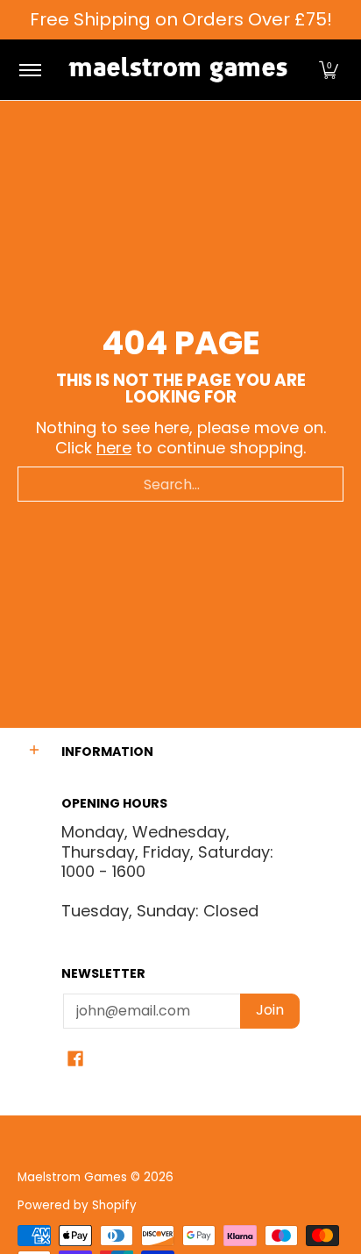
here (113, 448)
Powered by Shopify (77, 1205)
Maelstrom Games (72, 1177)
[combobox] (180, 484)
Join (270, 1010)
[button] (328, 69)
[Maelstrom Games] (177, 69)
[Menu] (29, 69)
